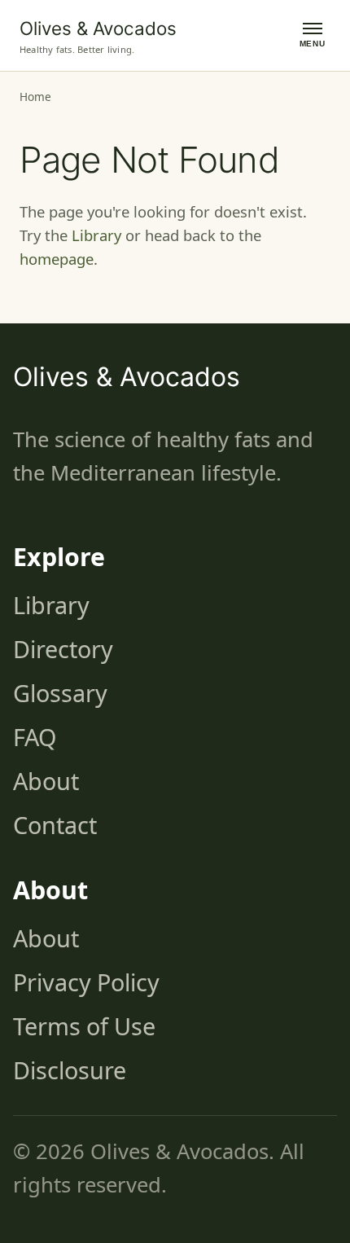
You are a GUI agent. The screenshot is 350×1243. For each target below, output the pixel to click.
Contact (55, 825)
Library (96, 235)
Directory (63, 649)
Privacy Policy (86, 982)
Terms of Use (84, 1026)
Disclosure (69, 1070)
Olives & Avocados (98, 28)
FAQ (34, 737)
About (46, 781)
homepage (57, 258)
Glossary (60, 693)
